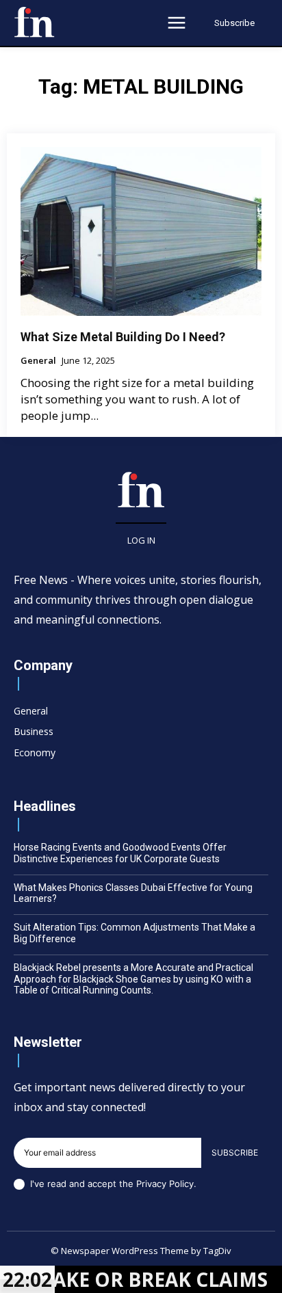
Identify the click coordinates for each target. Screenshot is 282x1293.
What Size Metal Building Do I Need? (123, 337)
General (38, 361)
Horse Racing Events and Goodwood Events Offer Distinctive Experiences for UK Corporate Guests (120, 853)
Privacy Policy (165, 1183)
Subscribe (235, 1152)
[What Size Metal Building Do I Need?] (141, 231)
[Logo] (34, 22)
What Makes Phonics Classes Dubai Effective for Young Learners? (133, 893)
